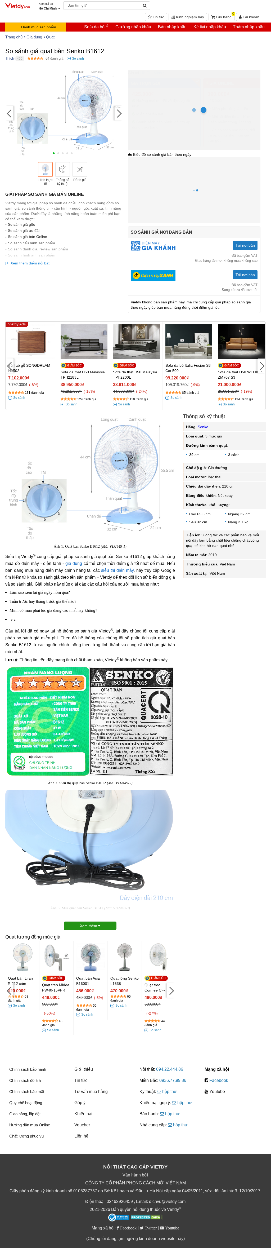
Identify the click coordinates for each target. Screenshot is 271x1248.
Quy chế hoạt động (25, 1102)
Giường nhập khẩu (133, 27)
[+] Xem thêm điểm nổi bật (27, 263)
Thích (9, 58)
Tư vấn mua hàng (91, 1091)
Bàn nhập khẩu (172, 27)
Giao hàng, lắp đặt (24, 1114)
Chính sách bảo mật (26, 1091)
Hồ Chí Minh (151, 72)
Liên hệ (81, 1136)
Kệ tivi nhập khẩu (209, 27)
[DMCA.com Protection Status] (146, 1218)
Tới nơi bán (245, 245)
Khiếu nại (83, 1114)
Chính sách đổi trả (25, 1080)
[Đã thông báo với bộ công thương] (118, 1218)
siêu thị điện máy (117, 570)
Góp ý (79, 1102)
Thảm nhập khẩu (249, 27)
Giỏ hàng (224, 16)
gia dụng (73, 563)
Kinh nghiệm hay (189, 17)
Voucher (82, 1125)
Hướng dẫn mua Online (29, 1125)
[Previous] (9, 113)
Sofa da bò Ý (96, 27)
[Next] (119, 113)
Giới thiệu (83, 1069)
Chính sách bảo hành (27, 1069)
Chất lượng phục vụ (26, 1136)
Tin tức (158, 17)
